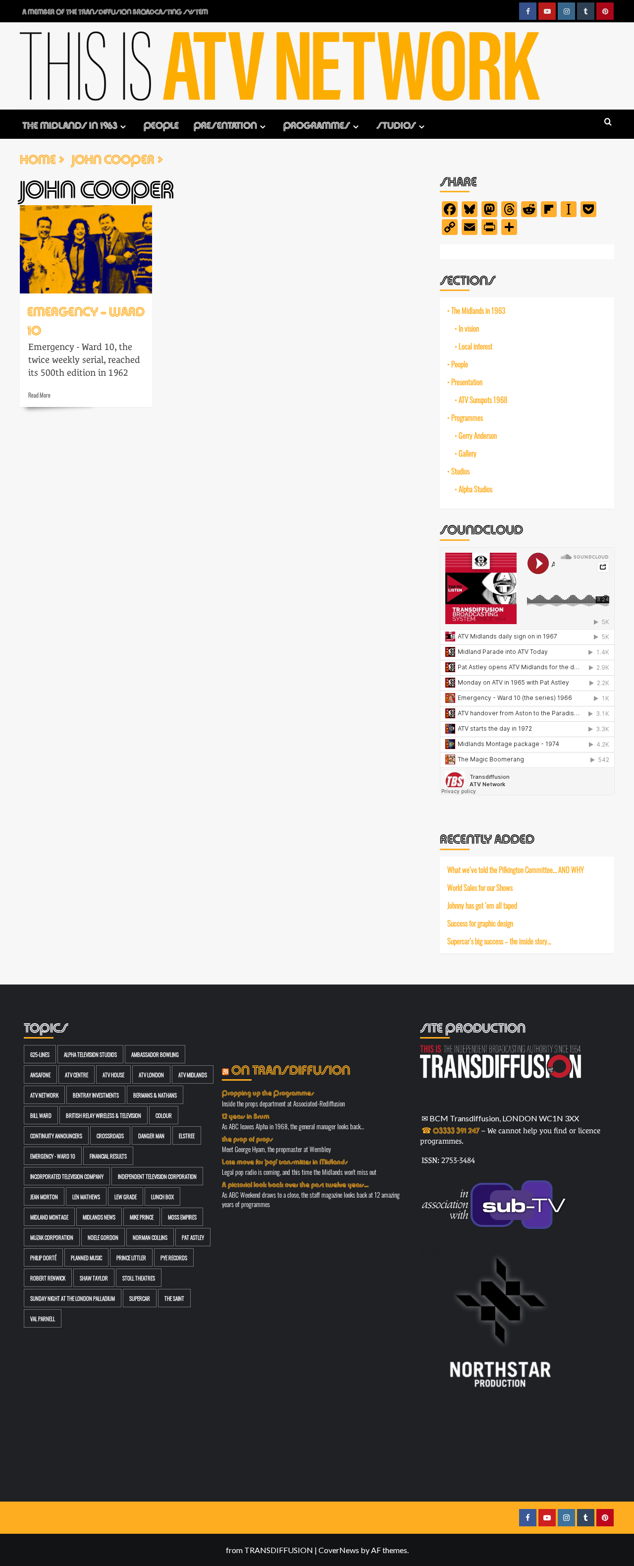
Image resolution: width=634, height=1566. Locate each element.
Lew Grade (125, 1196)
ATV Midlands (192, 1074)
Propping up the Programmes (268, 1092)
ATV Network (44, 1095)
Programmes (316, 124)
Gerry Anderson (478, 435)
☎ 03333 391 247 (450, 1129)
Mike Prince (142, 1217)
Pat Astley (193, 1237)
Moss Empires (182, 1217)
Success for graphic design (480, 923)
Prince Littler (131, 1257)
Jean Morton (44, 1196)
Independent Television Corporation (157, 1176)
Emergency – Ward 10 (86, 319)
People (161, 124)
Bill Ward (41, 1115)
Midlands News (99, 1217)
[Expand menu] (123, 126)
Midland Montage (49, 1217)
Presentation (225, 124)
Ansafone (40, 1074)
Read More (39, 394)
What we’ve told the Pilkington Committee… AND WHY (515, 869)
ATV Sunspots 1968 (483, 399)
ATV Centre (76, 1074)
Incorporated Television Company (67, 1176)
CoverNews (338, 1550)
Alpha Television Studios (90, 1054)
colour (164, 1115)
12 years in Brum (245, 1115)
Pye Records (173, 1257)
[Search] (608, 122)
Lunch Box (162, 1196)
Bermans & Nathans (155, 1095)
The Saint (174, 1298)
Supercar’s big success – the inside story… (499, 940)
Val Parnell (42, 1318)
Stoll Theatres (138, 1278)
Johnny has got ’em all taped (482, 905)
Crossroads (110, 1135)
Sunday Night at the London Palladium (72, 1298)
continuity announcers (56, 1135)
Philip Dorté (43, 1257)
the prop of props (247, 1138)
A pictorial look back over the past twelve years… (295, 1183)
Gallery (467, 453)
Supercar (139, 1298)
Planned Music (86, 1257)
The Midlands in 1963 (69, 124)
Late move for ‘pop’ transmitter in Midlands (285, 1161)
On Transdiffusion (290, 1068)
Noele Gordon (103, 1237)
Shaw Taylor (94, 1278)
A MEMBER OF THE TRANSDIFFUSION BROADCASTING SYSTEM (115, 11)
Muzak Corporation (51, 1237)
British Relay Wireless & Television (103, 1115)
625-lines (40, 1054)
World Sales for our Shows (480, 887)
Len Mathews (86, 1196)
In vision (469, 328)
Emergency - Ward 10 (52, 1156)
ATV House (113, 1074)
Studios (396, 124)
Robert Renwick (47, 1278)
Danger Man (151, 1135)
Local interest (475, 346)
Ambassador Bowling (155, 1054)
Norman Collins (150, 1237)
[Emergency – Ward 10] (86, 249)
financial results (108, 1156)
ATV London (151, 1074)
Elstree (187, 1135)
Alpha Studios (475, 488)
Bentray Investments (96, 1095)
